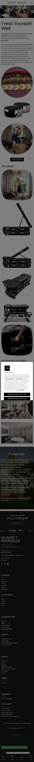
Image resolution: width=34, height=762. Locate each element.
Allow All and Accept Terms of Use (17, 398)
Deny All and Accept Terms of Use (17, 394)
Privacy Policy (10, 378)
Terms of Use (19, 378)
